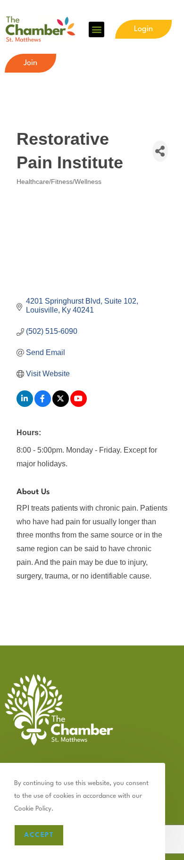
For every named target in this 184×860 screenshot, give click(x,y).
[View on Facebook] (42, 404)
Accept (39, 835)
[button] (96, 29)
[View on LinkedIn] (25, 404)
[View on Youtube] (78, 404)
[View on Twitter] (60, 404)
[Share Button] (160, 151)
